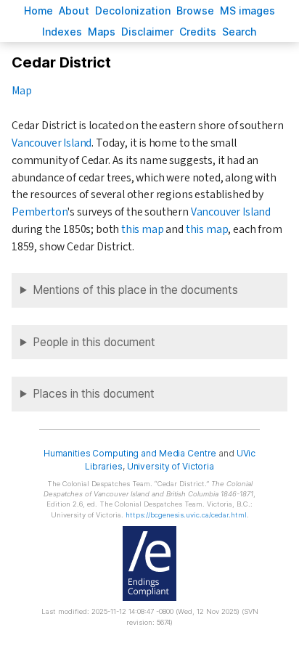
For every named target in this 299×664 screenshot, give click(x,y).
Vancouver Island (51, 143)
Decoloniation (133, 10)
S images (247, 10)
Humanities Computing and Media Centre (130, 453)
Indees (62, 31)
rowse (195, 10)
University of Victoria (170, 466)
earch (239, 31)
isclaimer (147, 31)
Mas (101, 31)
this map (142, 229)
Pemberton (39, 212)
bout (74, 10)
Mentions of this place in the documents (135, 290)
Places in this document (94, 394)
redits (197, 31)
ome (38, 10)
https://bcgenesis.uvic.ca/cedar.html (186, 515)
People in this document (94, 342)
